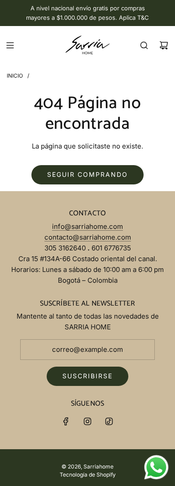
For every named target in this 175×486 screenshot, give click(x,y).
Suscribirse (87, 376)
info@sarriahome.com (87, 226)
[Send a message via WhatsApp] (156, 467)
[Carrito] (164, 45)
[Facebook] (66, 421)
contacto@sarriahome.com (87, 237)
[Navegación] (10, 45)
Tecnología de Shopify (88, 474)
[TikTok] (109, 421)
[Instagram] (87, 421)
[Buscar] (144, 45)
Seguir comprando (87, 174)
